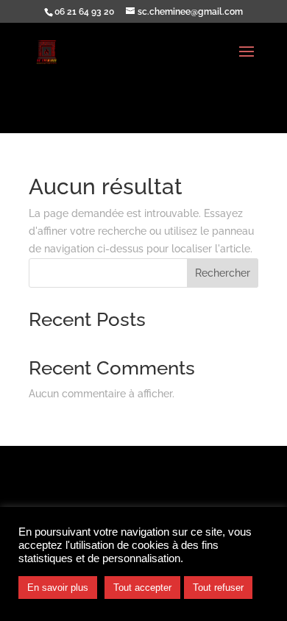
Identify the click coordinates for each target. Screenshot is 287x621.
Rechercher (222, 273)
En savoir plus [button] (57, 587)
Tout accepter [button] (142, 587)
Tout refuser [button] (218, 587)
